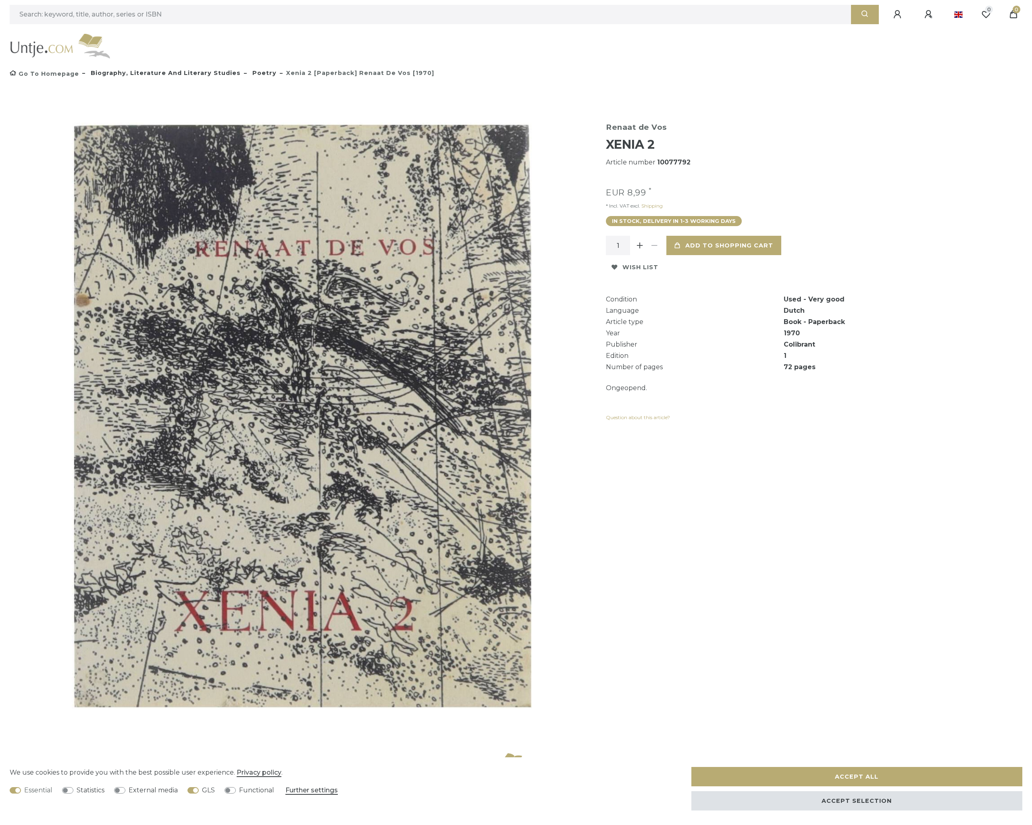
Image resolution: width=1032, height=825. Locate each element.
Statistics (90, 790)
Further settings (311, 790)
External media (153, 790)
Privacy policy (259, 772)
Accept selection (857, 800)
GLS (208, 790)
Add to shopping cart (729, 245)
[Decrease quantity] (654, 245)
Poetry (263, 73)
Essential (38, 790)
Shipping (651, 206)
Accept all (856, 776)
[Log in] (898, 14)
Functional (256, 790)
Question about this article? (638, 417)
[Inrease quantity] (640, 245)
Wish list (640, 267)
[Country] (958, 14)
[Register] (930, 14)
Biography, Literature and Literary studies (165, 73)
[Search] (865, 14)
